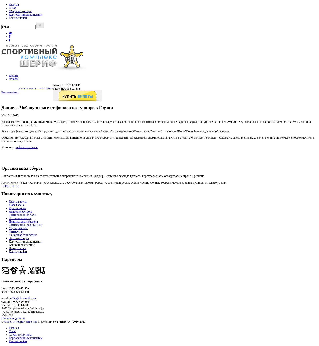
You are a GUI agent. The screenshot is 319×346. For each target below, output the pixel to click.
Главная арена (18, 201)
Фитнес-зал (16, 231)
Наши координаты (13, 318)
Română (14, 79)
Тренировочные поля (22, 214)
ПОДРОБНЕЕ (10, 186)
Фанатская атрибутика (23, 234)
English (13, 75)
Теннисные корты (20, 218)
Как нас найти (18, 17)
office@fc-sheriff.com (23, 298)
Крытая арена (17, 208)
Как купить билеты (10, 92)
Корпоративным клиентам (25, 14)
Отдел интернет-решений (20, 321)
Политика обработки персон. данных (36, 88)
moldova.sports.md (27, 147)
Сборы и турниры (20, 11)
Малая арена (17, 204)
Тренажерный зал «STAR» (25, 224)
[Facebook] (9, 40)
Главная (14, 4)
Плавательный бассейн (23, 221)
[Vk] (10, 33)
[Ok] (10, 36)
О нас (12, 7)
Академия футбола (20, 211)
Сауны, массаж (18, 228)
